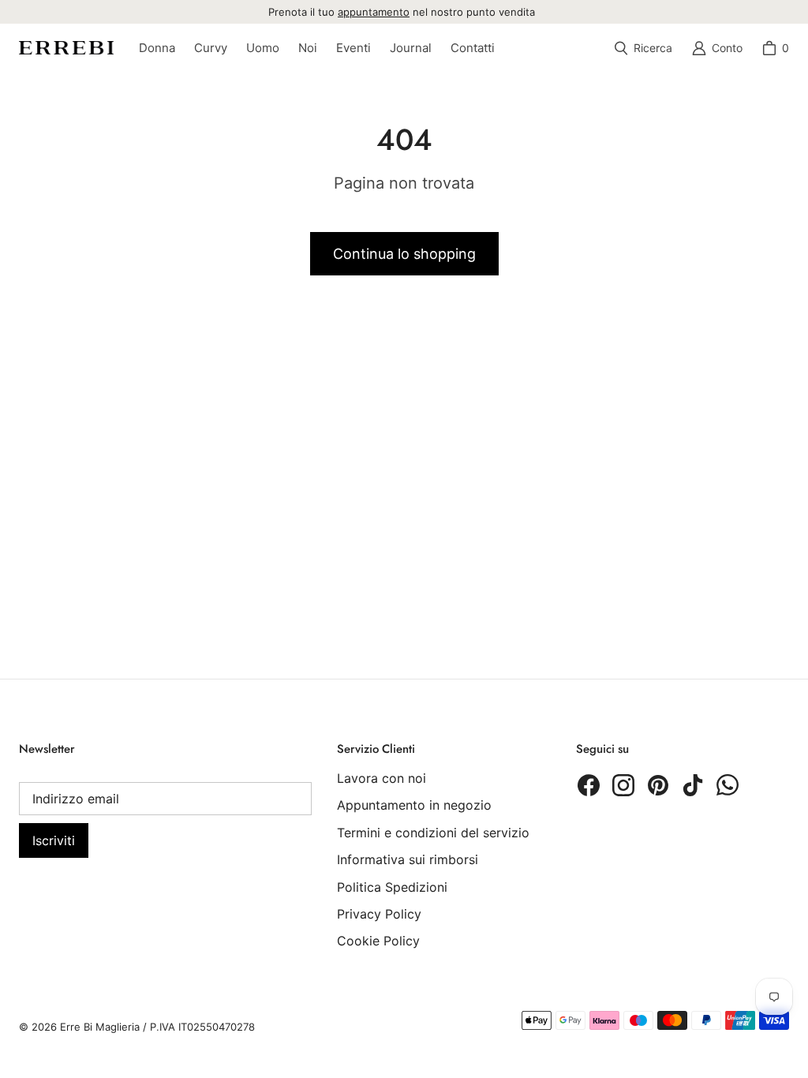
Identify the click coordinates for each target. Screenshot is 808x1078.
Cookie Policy (378, 941)
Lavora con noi (381, 778)
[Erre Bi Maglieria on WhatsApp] (727, 785)
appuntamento (374, 12)
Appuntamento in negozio (414, 805)
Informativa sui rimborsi (407, 859)
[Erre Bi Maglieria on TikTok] (692, 785)
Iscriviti (53, 840)
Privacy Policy (379, 914)
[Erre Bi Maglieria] (66, 47)
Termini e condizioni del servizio (433, 832)
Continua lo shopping (404, 253)
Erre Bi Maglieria (100, 1026)
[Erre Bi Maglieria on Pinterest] (658, 785)
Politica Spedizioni (392, 887)
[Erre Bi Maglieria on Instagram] (623, 785)
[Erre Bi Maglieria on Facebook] (588, 785)
